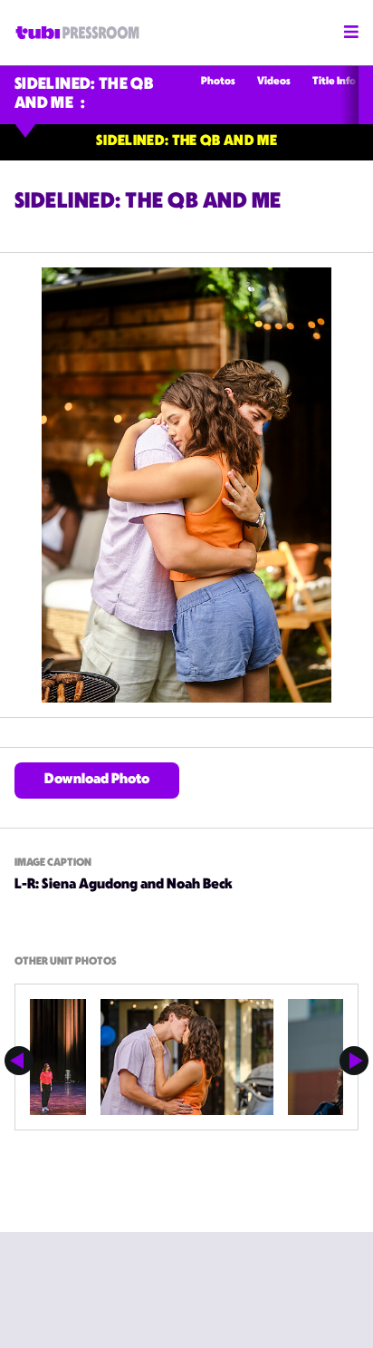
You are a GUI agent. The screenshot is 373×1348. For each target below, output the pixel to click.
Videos (274, 82)
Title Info (334, 82)
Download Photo (96, 780)
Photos (218, 82)
